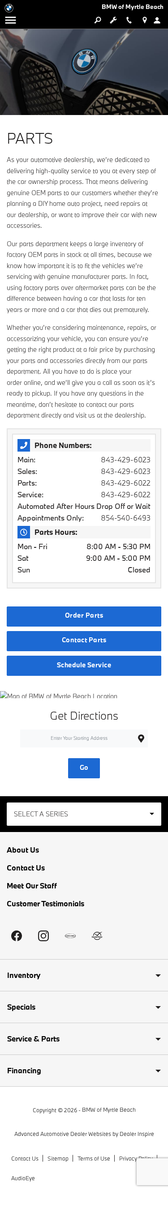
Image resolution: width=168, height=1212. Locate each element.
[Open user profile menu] (160, 20)
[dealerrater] (97, 936)
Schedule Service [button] (84, 665)
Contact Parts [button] (84, 640)
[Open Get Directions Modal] (144, 20)
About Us (23, 849)
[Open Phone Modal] (129, 20)
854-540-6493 (126, 517)
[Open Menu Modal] (10, 20)
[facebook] (16, 936)
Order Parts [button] (84, 615)
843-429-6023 (126, 459)
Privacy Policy (136, 1158)
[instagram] (43, 936)
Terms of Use (94, 1158)
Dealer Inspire (137, 1133)
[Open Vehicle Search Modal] (97, 20)
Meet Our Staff (32, 885)
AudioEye (23, 1178)
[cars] (70, 936)
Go (84, 767)
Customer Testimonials (45, 903)
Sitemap (58, 1158)
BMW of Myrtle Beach (109, 1109)
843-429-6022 (126, 482)
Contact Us (26, 867)
